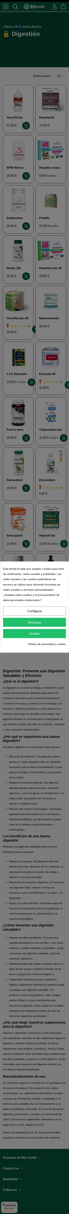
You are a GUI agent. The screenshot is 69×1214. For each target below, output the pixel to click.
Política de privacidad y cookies (47, 643)
